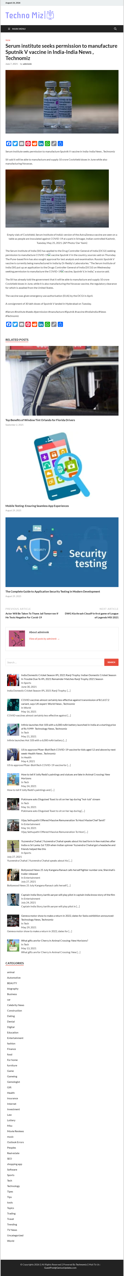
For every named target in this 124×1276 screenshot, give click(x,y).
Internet (11, 1103)
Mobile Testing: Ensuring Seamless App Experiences (37, 506)
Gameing (12, 1076)
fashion (11, 1043)
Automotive (14, 977)
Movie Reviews (15, 1131)
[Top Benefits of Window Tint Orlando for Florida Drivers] (62, 381)
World (10, 1240)
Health (11, 1092)
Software (12, 1169)
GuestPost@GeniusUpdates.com (60, 1267)
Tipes (10, 1191)
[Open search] (115, 29)
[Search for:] (62, 662)
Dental (11, 1021)
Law (9, 1114)
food (9, 1054)
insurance (12, 1098)
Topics (10, 1207)
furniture (12, 1065)
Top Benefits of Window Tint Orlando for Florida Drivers (40, 420)
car (8, 999)
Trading (11, 1213)
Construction (14, 1010)
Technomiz (81, 1264)
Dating (11, 1015)
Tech (7, 40)
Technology (13, 1185)
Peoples (11, 1147)
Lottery (11, 1120)
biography (12, 988)
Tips (9, 1196)
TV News (12, 1229)
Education (12, 1032)
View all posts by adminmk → (44, 638)
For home (12, 1059)
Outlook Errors (15, 1142)
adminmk (27, 64)
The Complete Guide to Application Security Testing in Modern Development (52, 591)
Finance (11, 1048)
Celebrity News (15, 1005)
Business (12, 994)
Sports (10, 1174)
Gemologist (13, 1081)
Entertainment (15, 1037)
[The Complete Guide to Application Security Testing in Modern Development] (62, 553)
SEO (9, 1158)
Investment (13, 1109)
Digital (11, 1026)
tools (10, 1202)
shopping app (14, 1164)
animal (11, 972)
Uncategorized (15, 1235)
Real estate (13, 1153)
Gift (9, 1087)
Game (10, 1070)
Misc (9, 1125)
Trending (12, 1224)
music (10, 1136)
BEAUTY (12, 983)
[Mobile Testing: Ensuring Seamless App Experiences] (62, 467)
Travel (10, 1218)
